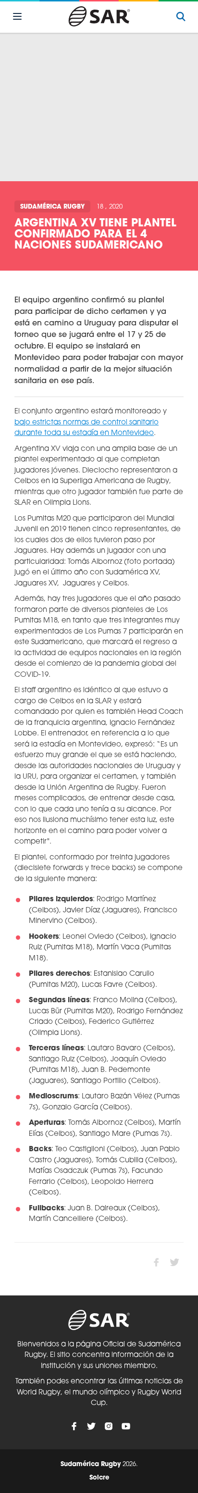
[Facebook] (74, 1426)
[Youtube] (126, 1426)
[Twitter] (91, 1426)
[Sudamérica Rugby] (99, 16)
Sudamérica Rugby (52, 207)
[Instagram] (108, 1426)
